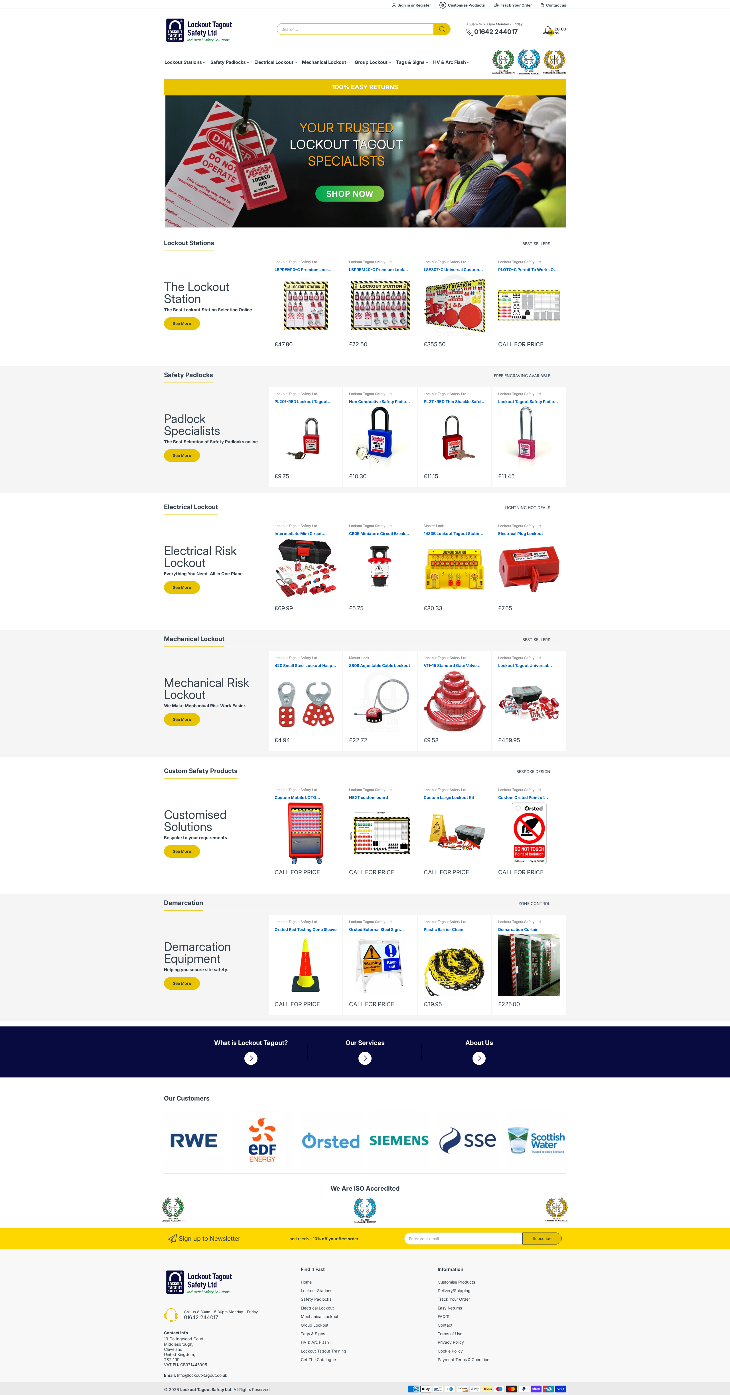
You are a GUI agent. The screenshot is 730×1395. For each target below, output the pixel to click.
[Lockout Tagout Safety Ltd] (199, 29)
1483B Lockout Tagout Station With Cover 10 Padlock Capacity (454, 533)
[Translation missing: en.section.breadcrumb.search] (442, 29)
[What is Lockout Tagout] (250, 1058)
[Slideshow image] (365, 161)
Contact (445, 1325)
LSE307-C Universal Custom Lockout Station (451, 270)
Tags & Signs (313, 1333)
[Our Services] (365, 1058)
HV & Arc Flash (315, 1342)
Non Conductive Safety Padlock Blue (380, 401)
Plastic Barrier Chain (443, 929)
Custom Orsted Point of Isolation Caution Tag (521, 797)
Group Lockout (314, 1325)
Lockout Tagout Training (323, 1351)
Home (306, 1282)
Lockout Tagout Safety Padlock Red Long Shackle (528, 401)
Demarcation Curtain (518, 929)
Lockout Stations (316, 1290)
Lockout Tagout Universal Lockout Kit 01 (523, 665)
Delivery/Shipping (454, 1290)
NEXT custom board (368, 797)
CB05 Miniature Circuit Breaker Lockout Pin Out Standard (379, 533)
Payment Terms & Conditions (464, 1359)
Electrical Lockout (317, 1307)
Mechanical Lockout (319, 1316)
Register (423, 5)
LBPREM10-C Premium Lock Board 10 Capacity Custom (302, 270)
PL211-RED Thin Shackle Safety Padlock (454, 401)
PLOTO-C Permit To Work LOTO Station (528, 270)
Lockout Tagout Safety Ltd (296, 262)
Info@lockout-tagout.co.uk (202, 1375)
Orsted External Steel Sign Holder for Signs (374, 929)
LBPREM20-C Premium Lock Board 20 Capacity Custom (376, 270)
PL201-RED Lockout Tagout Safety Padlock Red (301, 401)
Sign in (404, 5)
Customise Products (466, 5)
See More (182, 323)
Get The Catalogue (318, 1359)
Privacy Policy (451, 1342)
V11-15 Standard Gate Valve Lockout (450, 665)
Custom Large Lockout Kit (449, 797)
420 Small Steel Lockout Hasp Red (303, 665)
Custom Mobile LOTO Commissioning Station (298, 797)
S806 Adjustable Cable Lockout (379, 665)
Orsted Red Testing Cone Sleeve (305, 929)
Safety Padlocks (316, 1299)
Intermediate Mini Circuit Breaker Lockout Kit (299, 533)
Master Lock (434, 526)
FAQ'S (443, 1316)
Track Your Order (516, 5)
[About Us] (479, 1058)
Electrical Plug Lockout (520, 533)
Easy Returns (450, 1307)
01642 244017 (496, 31)
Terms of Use (450, 1333)
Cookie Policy (450, 1351)
